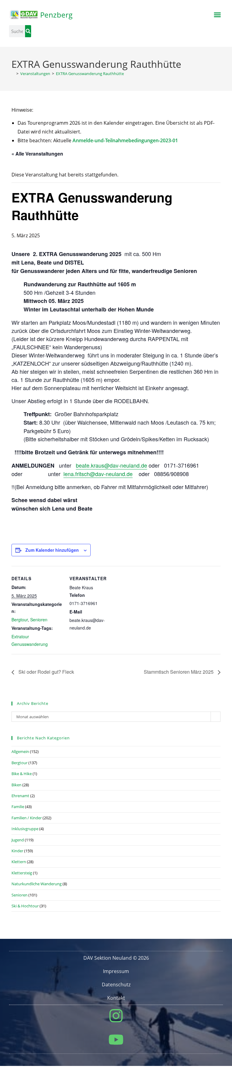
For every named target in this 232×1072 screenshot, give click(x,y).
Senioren (38, 620)
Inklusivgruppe (24, 828)
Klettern (18, 861)
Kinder (17, 850)
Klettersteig (21, 873)
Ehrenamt (20, 795)
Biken (16, 785)
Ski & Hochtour (25, 906)
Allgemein (20, 751)
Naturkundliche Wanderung (36, 883)
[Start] (12, 73)
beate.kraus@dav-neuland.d (110, 465)
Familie (17, 806)
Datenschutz (116, 984)
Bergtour (19, 620)
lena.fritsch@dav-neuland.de (98, 474)
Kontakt (116, 998)
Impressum (116, 971)
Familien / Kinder (26, 817)
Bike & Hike (21, 773)
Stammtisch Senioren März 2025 (179, 671)
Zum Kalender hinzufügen (52, 550)
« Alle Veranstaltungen (37, 153)
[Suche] (28, 31)
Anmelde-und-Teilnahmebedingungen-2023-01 (125, 140)
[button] (217, 15)
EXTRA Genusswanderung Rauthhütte (90, 73)
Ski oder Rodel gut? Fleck (45, 671)
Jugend (17, 840)
